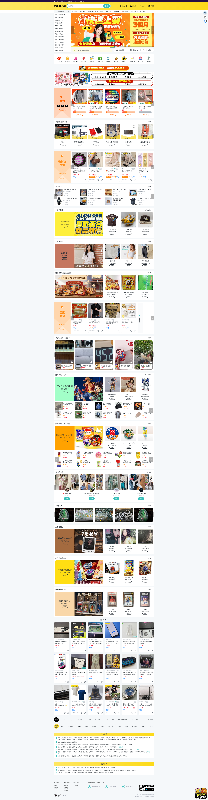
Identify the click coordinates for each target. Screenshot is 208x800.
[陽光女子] (95, 75)
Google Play (149, 789)
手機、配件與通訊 (59, 45)
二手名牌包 (143, 726)
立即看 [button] (64, 227)
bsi (57, 795)
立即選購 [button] (112, 582)
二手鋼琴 (119, 726)
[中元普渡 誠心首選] (114, 30)
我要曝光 (62, 110)
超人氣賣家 (100, 11)
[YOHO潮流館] (116, 490)
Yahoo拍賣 (60, 6)
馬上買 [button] (112, 296)
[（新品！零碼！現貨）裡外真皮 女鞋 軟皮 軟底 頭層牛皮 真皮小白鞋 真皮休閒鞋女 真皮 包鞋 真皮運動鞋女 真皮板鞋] (137, 482)
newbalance (64, 720)
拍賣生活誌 (91, 11)
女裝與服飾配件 (59, 23)
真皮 (113, 720)
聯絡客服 (66, 788)
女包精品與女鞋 (59, 25)
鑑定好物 (82, 11)
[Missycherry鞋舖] (141, 490)
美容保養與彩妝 (59, 34)
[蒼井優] (129, 75)
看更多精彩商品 (139, 319)
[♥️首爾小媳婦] (67, 490)
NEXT (153, 136)
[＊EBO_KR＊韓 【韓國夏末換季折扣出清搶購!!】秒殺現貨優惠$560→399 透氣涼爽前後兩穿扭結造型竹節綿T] (87, 482)
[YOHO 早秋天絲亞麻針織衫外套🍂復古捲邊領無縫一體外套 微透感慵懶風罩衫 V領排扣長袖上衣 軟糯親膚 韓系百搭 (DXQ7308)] (124, 486)
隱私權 (141, 796)
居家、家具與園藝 (59, 36)
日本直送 (74, 11)
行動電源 (110, 726)
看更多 (149, 122)
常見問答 (66, 786)
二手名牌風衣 (70, 726)
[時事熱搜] (104, 68)
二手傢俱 (97, 720)
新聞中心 (56, 786)
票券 (62, 726)
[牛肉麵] (112, 82)
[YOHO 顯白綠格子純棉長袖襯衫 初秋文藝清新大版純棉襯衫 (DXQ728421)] (112, 482)
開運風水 (134, 726)
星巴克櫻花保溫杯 (122, 720)
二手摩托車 (150, 720)
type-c (72, 720)
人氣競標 (108, 11)
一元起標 (106, 720)
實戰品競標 (148, 210)
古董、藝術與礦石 (59, 17)
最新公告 (66, 790)
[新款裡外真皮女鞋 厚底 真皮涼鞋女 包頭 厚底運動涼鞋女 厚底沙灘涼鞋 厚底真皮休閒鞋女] (149, 478)
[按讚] (71, 362)
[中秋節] (145, 75)
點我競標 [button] (112, 234)
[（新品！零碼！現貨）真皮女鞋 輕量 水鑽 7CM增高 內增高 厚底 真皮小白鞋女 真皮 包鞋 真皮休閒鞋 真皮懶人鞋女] (149, 486)
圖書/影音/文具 (59, 20)
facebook (63, 795)
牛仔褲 (126, 726)
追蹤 (67, 498)
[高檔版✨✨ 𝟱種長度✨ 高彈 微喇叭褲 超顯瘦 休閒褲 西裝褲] (75, 486)
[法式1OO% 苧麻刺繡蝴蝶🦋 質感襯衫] (75, 478)
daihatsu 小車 (134, 720)
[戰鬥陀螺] (145, 82)
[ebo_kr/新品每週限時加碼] (92, 490)
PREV (55, 136)
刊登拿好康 (142, 11)
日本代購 (133, 11)
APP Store (149, 786)
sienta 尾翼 (88, 720)
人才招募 (75, 786)
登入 (123, 6)
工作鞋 (80, 720)
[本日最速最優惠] (201, 793)
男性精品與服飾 (59, 31)
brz (143, 720)
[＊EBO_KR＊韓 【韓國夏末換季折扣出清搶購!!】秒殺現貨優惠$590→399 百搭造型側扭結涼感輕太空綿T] (99, 478)
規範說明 (121, 747)
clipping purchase (85, 180)
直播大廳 (148, 505)
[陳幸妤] (129, 82)
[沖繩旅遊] (95, 82)
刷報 (56, 720)
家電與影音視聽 (59, 47)
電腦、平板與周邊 (59, 42)
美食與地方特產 (59, 50)
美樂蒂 (94, 726)
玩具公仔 (116, 11)
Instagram (66, 795)
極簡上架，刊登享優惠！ (84, 50)
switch (79, 726)
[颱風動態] (112, 75)
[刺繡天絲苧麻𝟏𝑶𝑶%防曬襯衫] (63, 482)
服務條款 (137, 796)
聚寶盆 (86, 726)
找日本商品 (148, 374)
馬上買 (149, 273)
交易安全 (152, 796)
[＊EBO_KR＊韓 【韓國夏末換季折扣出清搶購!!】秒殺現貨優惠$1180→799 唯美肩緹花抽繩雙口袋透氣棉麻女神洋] (99, 486)
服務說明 (56, 788)
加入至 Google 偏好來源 (205, 16)
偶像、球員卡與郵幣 (60, 14)
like (82, 180)
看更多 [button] (64, 258)
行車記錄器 (153, 726)
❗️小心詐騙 (125, 11)
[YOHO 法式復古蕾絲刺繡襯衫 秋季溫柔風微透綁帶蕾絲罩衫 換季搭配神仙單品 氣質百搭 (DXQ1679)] (124, 478)
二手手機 (102, 726)
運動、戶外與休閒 (59, 39)
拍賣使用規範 (146, 796)
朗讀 (205, 12)
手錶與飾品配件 (59, 28)
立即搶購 (79, 114)
